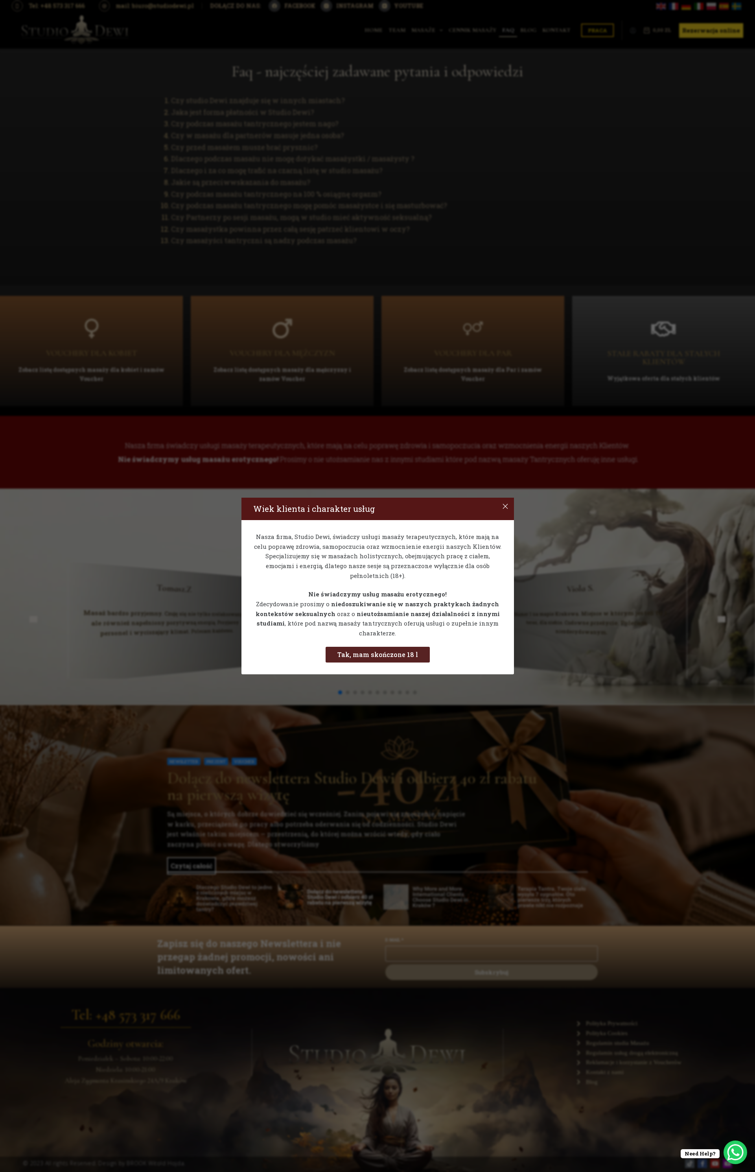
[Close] (505, 506)
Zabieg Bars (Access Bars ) (90, 1147)
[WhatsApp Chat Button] (735, 1152)
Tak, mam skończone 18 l (377, 654)
